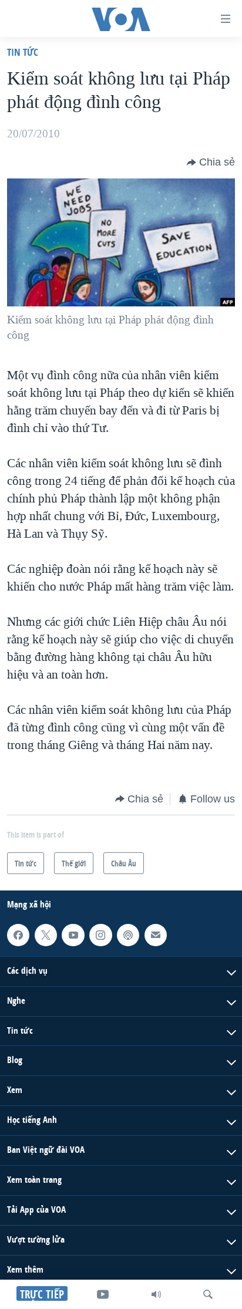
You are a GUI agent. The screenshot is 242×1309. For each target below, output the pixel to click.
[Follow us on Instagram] (100, 935)
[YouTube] (103, 1294)
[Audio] (156, 1294)
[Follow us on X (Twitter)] (46, 935)
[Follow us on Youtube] (73, 935)
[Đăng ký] (155, 935)
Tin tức (22, 52)
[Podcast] (128, 935)
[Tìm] (208, 1294)
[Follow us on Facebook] (18, 935)
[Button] (211, 162)
